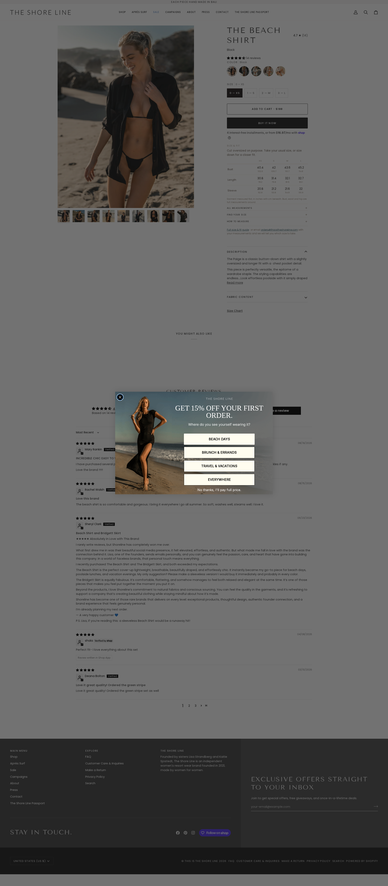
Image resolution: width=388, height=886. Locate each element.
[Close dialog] (120, 397)
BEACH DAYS (219, 439)
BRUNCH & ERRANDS (219, 452)
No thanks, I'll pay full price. (219, 490)
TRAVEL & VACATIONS (219, 466)
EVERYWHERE (219, 479)
